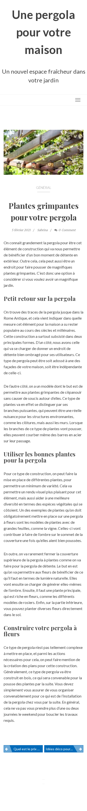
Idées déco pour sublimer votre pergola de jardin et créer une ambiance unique (64, 749)
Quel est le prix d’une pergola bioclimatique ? (28, 749)
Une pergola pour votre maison (43, 32)
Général (43, 187)
